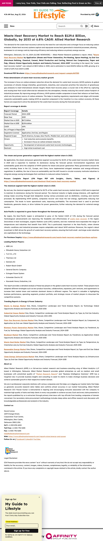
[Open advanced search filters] (86, 26)
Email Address (11, 522)
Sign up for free (21, 530)
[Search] (81, 26)
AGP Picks (6, 3)
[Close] (39, 497)
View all (98, 3)
